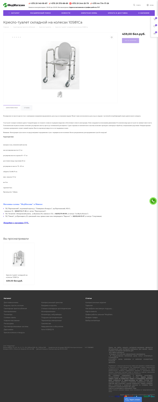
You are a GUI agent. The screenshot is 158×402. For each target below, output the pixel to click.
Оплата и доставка (118, 13)
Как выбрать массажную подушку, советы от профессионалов (100, 308)
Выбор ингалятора (92, 320)
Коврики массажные (12, 320)
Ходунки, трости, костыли (14, 305)
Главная (6, 27)
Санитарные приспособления (15, 308)
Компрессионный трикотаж (52, 302)
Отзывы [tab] (27, 107)
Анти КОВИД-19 (47, 329)
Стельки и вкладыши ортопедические (56, 308)
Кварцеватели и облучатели (52, 326)
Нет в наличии (130, 40)
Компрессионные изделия (95, 302)
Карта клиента (91, 311)
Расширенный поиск (40, 13)
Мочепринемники (48, 311)
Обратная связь (89, 13)
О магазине (143, 13)
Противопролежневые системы (16, 326)
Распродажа (9, 323)
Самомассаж (46, 323)
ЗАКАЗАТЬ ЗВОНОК (154, 201)
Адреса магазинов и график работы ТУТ (84, 7)
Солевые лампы (10, 317)
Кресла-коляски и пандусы (14, 332)
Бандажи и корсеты (49, 305)
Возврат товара (91, 317)
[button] (133, 399)
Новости (65, 13)
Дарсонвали (8, 329)
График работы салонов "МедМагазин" (100, 314)
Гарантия (89, 305)
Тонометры (8, 314)
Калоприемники (10, 311)
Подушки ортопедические (51, 317)
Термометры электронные (51, 320)
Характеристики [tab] (12, 107)
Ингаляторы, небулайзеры (51, 314)
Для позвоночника (11, 302)
